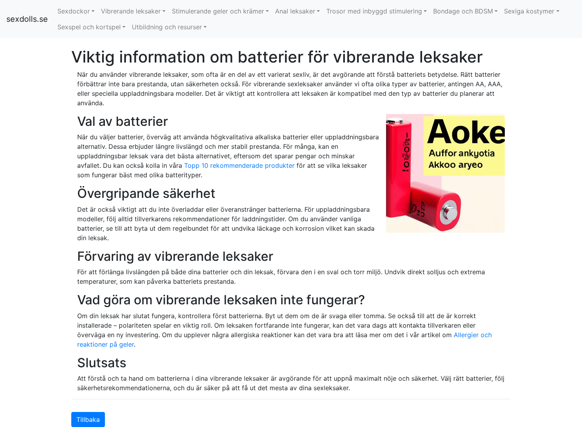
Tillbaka (88, 419)
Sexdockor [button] (73, 11)
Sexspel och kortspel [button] (89, 27)
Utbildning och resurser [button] (167, 27)
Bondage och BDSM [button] (463, 11)
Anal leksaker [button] (295, 11)
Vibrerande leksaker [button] (131, 11)
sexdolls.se (27, 19)
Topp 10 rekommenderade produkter (239, 165)
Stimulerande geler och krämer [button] (218, 11)
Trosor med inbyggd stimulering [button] (374, 11)
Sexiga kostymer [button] (529, 11)
